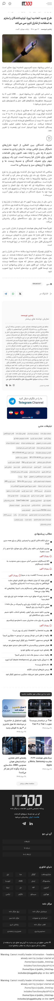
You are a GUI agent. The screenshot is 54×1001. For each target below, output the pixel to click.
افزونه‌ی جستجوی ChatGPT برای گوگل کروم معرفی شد (28, 640)
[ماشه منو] (48, 3)
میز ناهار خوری (46, 472)
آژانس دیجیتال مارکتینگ (43, 453)
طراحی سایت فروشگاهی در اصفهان (40, 477)
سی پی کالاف (38, 491)
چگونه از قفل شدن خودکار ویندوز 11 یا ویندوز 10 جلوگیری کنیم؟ (26, 635)
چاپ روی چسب (24, 496)
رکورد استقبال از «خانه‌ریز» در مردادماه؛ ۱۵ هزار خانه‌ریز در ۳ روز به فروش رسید (14, 724)
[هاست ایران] (27, 413)
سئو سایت (28, 520)
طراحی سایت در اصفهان (43, 443)
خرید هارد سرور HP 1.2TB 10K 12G (40, 457)
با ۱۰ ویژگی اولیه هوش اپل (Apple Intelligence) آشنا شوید (27, 660)
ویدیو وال (47, 491)
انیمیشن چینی (26, 510)
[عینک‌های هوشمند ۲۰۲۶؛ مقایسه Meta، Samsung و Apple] (40, 746)
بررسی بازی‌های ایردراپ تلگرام (38, 669)
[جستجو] (4, 3)
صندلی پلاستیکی (35, 472)
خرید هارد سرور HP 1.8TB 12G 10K (23, 453)
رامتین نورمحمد (46, 29)
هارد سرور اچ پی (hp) (28, 462)
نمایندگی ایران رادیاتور (44, 462)
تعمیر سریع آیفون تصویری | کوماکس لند (23, 486)
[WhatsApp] (13, 294)
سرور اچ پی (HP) (10, 481)
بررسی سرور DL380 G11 (24, 481)
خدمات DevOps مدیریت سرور (41, 510)
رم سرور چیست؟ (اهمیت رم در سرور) (35, 575)
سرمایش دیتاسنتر (33, 434)
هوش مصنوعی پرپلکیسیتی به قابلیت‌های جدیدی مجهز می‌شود (26, 645)
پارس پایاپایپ (18, 520)
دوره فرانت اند (22, 515)
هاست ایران (34, 817)
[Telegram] (6, 294)
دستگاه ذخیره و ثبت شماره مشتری (40, 515)
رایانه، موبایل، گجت (22, 29)
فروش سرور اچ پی (36, 438)
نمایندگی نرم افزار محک (44, 448)
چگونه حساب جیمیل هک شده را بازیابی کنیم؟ (32, 655)
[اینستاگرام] (13, 386)
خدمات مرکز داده (46, 434)
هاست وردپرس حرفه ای (21, 438)
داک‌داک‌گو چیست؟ (42, 665)
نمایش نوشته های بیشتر (37, 319)
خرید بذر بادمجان (27, 467)
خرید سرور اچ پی (27, 491)
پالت (15, 515)
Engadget (37, 284)
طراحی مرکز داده (20, 434)
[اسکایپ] (6, 386)
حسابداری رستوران (36, 500)
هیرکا (25, 477)
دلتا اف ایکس (36, 505)
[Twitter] (20, 294)
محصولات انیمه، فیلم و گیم (42, 481)
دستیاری (48, 496)
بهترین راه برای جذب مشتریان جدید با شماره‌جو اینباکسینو (28, 620)
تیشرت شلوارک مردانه (12, 443)
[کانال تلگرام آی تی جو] (27, 401)
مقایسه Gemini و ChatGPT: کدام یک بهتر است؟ (31, 631)
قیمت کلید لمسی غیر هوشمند (25, 448)
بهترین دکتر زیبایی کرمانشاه (19, 472)
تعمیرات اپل (47, 500)
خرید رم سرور (25, 505)
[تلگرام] (23, 824)
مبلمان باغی (8, 467)
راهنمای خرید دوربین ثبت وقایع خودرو (35, 650)
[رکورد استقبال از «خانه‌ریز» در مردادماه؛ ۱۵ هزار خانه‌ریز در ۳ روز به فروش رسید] (14, 708)
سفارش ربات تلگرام (22, 457)
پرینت (20, 477)
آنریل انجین (37, 467)
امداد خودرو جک (13, 496)
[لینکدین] (10, 386)
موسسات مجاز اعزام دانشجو (42, 520)
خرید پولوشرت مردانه (27, 443)
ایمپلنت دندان (46, 505)
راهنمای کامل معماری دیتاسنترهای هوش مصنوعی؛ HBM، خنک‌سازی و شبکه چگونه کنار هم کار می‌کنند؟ (15, 765)
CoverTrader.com (22, 500)
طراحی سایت (47, 467)
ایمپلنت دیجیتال (14, 505)
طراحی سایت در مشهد (13, 491)
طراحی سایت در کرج (37, 496)
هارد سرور (17, 467)
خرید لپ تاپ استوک (44, 486)
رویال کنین (47, 438)
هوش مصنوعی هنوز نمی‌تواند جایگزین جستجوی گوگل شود (27, 674)
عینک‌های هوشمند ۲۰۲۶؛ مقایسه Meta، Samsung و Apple (40, 762)
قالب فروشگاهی (9, 434)
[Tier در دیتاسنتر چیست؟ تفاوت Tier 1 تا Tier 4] (40, 708)
